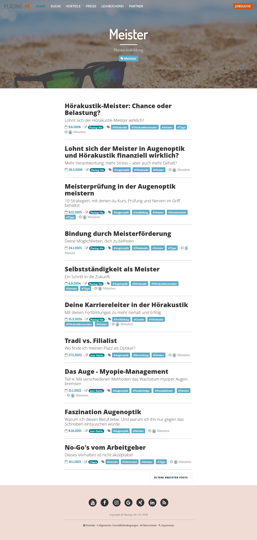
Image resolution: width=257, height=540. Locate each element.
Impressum (167, 525)
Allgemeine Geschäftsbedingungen (118, 525)
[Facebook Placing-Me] (104, 502)
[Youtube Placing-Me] (92, 502)
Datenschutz (149, 525)
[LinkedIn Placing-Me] (152, 502)
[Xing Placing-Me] (140, 502)
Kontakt (90, 525)
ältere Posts (171, 477)
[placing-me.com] (17, 6)
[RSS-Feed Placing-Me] (164, 502)
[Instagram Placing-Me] (116, 502)
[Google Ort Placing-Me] (128, 502)
